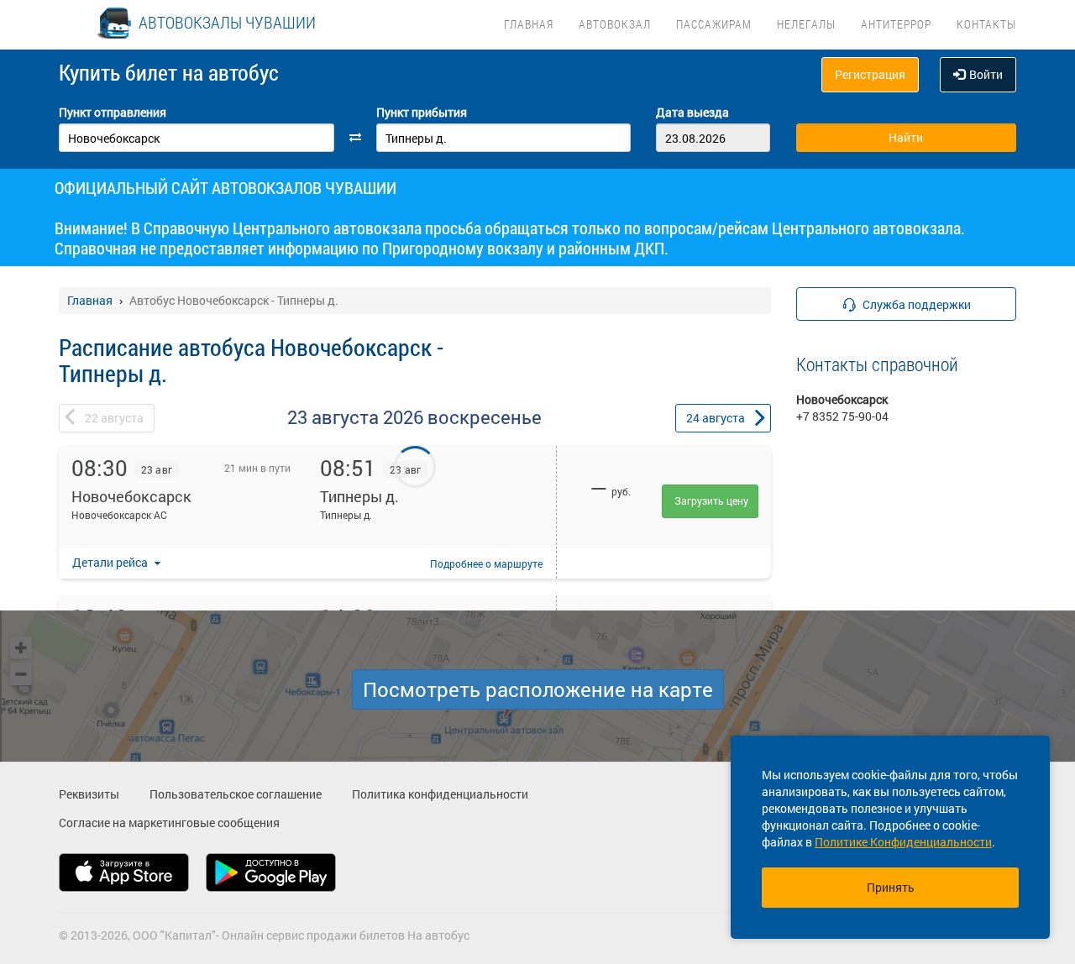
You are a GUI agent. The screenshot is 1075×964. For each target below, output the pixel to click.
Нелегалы (806, 24)
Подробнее (486, 563)
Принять (891, 887)
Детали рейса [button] (111, 562)
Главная (528, 24)
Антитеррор (896, 24)
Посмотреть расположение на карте (538, 689)
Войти (986, 74)
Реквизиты (89, 794)
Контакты (986, 24)
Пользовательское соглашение (235, 794)
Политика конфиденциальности (440, 794)
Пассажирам (714, 24)
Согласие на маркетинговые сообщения (169, 822)
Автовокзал (615, 24)
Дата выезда (692, 112)
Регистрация (870, 74)
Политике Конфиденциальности (903, 842)
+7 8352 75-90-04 (842, 416)
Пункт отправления (112, 112)
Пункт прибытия (421, 112)
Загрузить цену (711, 500)
